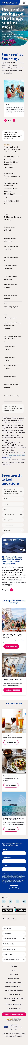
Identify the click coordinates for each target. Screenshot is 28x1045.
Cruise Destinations (9, 944)
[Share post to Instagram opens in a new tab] (24, 901)
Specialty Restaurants (10, 776)
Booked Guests (7, 954)
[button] (7, 590)
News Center (14, 974)
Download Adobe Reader (14, 1004)
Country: (5, 919)
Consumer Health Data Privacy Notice (13, 999)
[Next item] (14, 120)
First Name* (6, 858)
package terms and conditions (13, 456)
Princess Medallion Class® (11, 960)
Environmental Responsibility (14, 986)
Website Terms (11, 876)
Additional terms (7, 883)
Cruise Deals (7, 933)
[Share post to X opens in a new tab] (10, 901)
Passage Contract (13, 978)
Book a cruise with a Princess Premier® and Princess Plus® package (12, 635)
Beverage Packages (9, 735)
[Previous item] (5, 120)
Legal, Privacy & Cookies (13, 982)
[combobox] (16, 919)
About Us (14, 966)
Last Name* (6, 866)
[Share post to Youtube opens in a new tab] (17, 901)
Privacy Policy (7, 879)
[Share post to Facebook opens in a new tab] (4, 901)
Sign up (14, 887)
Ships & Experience (9, 949)
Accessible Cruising (14, 994)
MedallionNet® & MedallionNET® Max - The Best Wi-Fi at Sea (13, 819)
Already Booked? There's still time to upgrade (12, 680)
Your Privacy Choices (13, 1008)
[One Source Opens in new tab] (14, 1020)
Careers (13, 970)
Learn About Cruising (9, 939)
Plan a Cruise (7, 928)
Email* (5, 849)
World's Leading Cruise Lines (14, 990)
